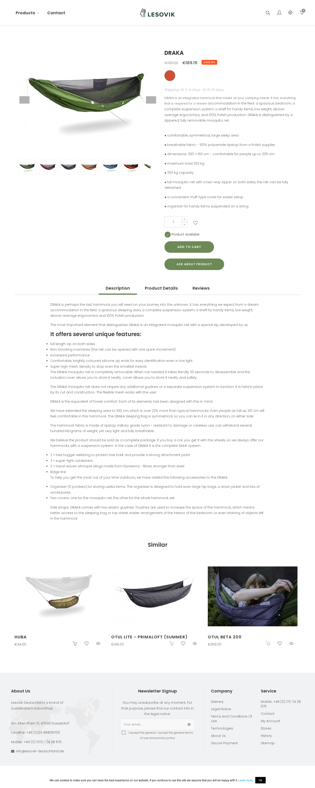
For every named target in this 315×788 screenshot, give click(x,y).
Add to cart (189, 247)
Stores (266, 728)
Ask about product (194, 264)
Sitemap (268, 743)
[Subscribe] (189, 724)
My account (270, 721)
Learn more (245, 780)
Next (151, 100)
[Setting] (290, 13)
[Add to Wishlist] (195, 224)
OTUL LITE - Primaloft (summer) (149, 637)
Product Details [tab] (161, 288)
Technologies (222, 728)
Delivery (217, 701)
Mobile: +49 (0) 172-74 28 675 (281, 704)
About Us (218, 735)
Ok (260, 780)
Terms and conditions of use (231, 718)
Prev (24, 100)
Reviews (201, 288)
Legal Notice (221, 709)
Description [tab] (118, 288)
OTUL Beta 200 (225, 637)
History (266, 735)
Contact (267, 713)
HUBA (21, 637)
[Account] (279, 13)
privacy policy (165, 738)
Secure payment (224, 743)
